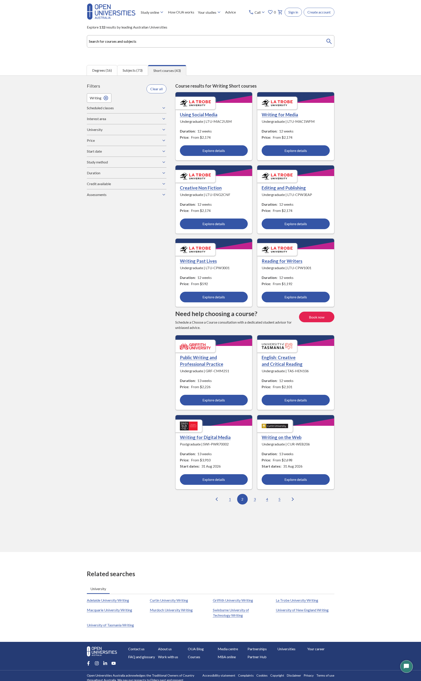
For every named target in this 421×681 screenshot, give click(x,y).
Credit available (99, 184)
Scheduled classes (100, 108)
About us (165, 649)
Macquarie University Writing (109, 610)
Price (91, 140)
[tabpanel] (210, 313)
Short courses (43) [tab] (167, 70)
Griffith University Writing (233, 600)
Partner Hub (257, 657)
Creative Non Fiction (201, 187)
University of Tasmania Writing (110, 625)
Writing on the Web (281, 437)
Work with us (168, 657)
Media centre (228, 649)
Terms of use (325, 675)
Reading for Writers (282, 261)
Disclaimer (294, 675)
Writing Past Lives (198, 261)
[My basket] (280, 12)
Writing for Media (280, 114)
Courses (194, 657)
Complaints (246, 675)
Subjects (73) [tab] (133, 70)
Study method (97, 162)
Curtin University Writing (169, 600)
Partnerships (257, 649)
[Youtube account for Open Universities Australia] (113, 663)
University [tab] (98, 589)
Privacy (309, 675)
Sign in (293, 12)
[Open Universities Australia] (111, 18)
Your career (316, 649)
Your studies (207, 12)
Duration (93, 173)
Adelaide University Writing (108, 600)
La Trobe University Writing (297, 600)
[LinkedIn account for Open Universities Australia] (105, 663)
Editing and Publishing (284, 187)
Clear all (156, 89)
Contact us (136, 649)
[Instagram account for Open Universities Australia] (97, 663)
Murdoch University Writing (171, 610)
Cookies (262, 675)
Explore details (213, 150)
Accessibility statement (218, 675)
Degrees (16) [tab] (102, 70)
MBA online (227, 657)
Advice (230, 12)
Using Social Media (198, 114)
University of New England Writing (302, 610)
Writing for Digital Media (205, 437)
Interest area (96, 119)
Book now (316, 317)
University (95, 129)
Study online (150, 12)
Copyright (277, 675)
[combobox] (210, 41)
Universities (286, 649)
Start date (94, 151)
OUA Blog (196, 649)
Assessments (97, 194)
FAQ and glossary (141, 657)
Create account (319, 12)
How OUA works (181, 12)
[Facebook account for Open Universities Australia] (88, 663)
